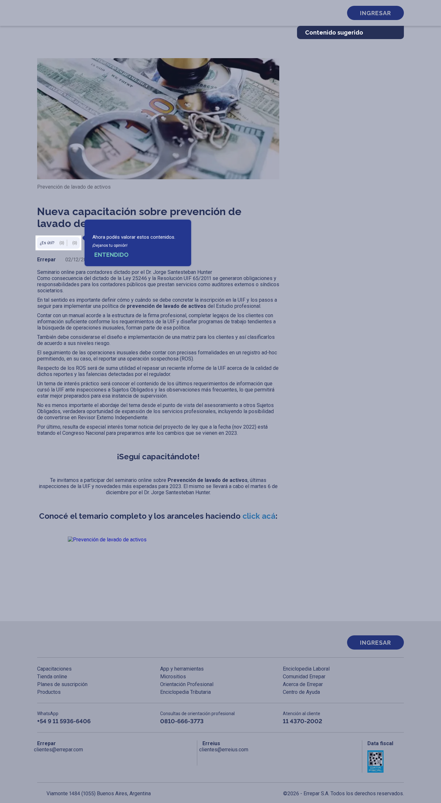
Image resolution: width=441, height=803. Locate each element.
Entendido (111, 254)
